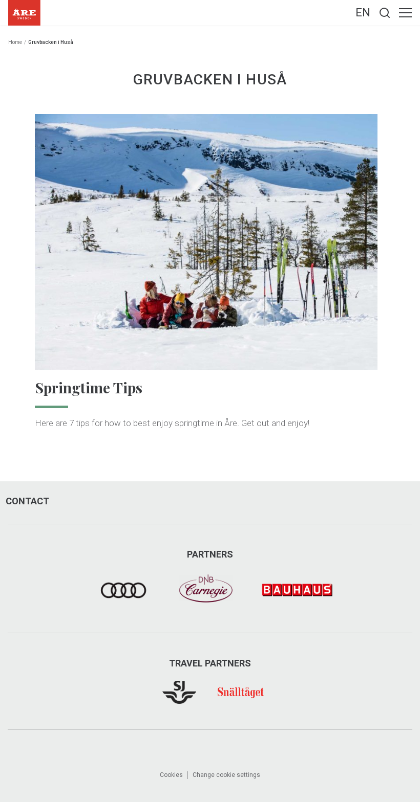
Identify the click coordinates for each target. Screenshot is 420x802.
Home (15, 42)
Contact (27, 501)
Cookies (171, 774)
